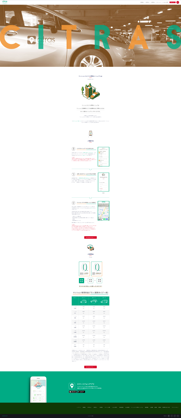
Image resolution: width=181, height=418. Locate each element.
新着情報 (142, 2)
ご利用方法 (147, 2)
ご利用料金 (153, 2)
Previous (96, 182)
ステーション (158, 2)
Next (111, 182)
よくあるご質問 (165, 2)
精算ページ (91, 354)
